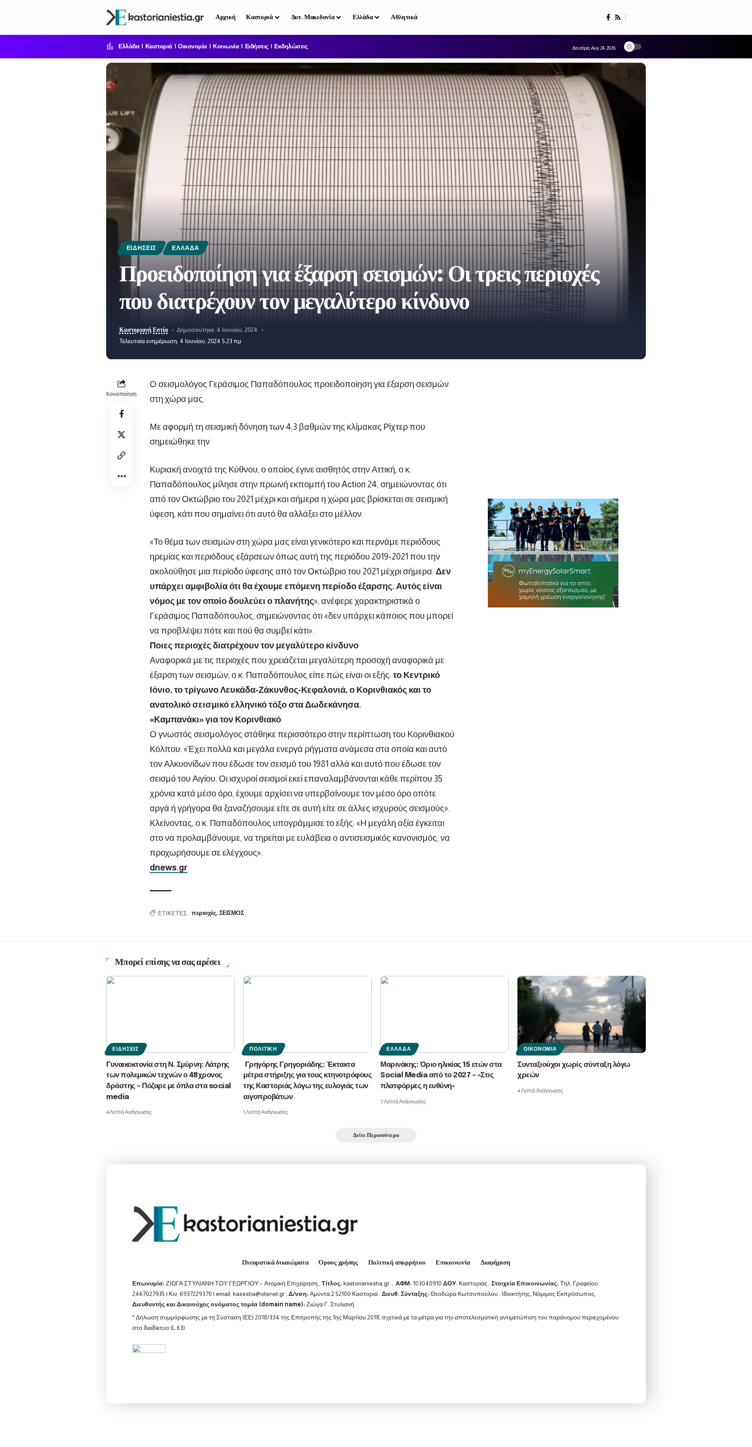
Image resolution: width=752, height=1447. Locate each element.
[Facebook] (608, 17)
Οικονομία (192, 47)
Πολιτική (263, 1049)
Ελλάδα (128, 47)
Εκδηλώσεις (291, 47)
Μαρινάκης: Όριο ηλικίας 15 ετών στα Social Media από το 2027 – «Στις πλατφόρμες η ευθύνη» (441, 1075)
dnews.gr (169, 867)
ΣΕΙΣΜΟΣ (231, 913)
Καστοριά (158, 47)
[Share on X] (121, 434)
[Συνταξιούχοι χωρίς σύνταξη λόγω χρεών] (581, 1014)
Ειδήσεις (257, 47)
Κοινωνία (226, 47)
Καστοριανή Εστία (143, 330)
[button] (635, 17)
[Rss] (617, 17)
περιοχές (203, 913)
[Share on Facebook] (121, 413)
